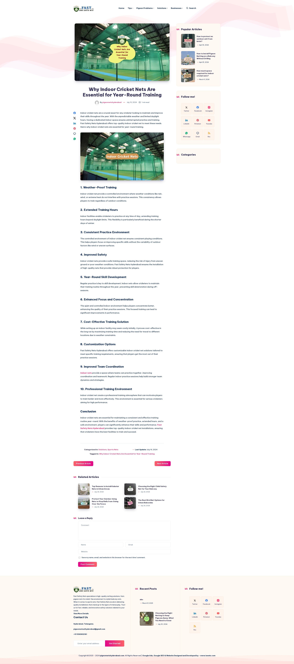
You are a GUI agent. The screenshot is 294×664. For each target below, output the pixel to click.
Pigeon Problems (144, 8)
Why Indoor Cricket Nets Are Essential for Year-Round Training (127, 454)
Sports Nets (113, 449)
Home (121, 8)
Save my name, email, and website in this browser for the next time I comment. (113, 557)
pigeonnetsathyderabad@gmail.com (89, 629)
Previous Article (83, 463)
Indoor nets (86, 373)
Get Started (114, 643)
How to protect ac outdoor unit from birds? (205, 39)
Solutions (161, 8)
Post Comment (87, 564)
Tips (130, 8)
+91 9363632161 (80, 634)
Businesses (176, 8)
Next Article (162, 463)
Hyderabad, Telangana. (84, 624)
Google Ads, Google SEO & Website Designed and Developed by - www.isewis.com (178, 655)
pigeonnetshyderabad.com (112, 655)
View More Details (81, 614)
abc (141, 599)
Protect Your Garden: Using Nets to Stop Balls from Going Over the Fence (105, 501)
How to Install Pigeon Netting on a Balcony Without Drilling (206, 56)
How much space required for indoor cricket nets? (205, 73)
